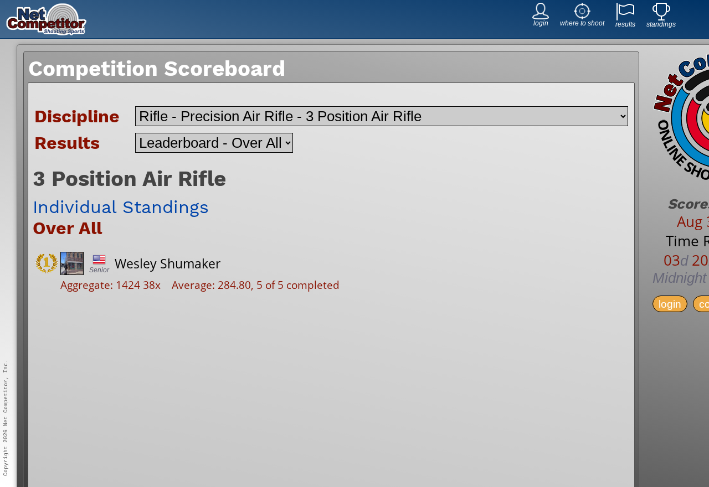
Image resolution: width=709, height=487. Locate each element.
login (670, 304)
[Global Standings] (661, 17)
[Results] (625, 17)
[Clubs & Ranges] (582, 16)
